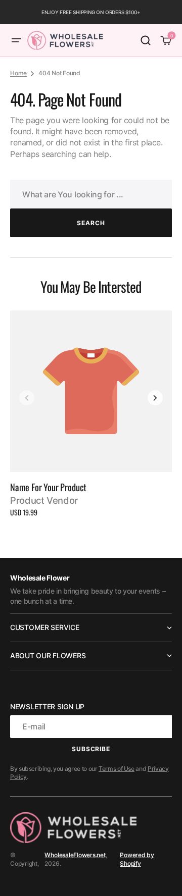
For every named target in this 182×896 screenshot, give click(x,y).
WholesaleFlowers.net (74, 855)
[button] (16, 40)
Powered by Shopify (137, 859)
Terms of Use (116, 768)
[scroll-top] (160, 874)
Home (18, 73)
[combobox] (91, 194)
